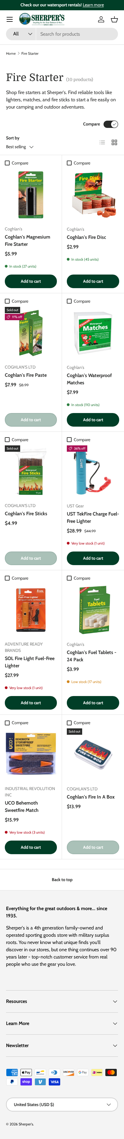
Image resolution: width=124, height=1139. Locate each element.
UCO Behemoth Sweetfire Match (22, 806)
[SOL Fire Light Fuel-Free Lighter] (31, 610)
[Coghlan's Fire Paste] (31, 333)
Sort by (13, 138)
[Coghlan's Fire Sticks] (31, 471)
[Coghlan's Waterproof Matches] (93, 333)
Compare (91, 124)
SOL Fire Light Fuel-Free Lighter (29, 662)
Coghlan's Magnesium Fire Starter (27, 240)
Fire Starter (30, 53)
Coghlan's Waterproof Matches (89, 379)
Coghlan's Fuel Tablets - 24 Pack (91, 655)
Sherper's (26, 1124)
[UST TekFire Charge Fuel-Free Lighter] (93, 471)
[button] (114, 19)
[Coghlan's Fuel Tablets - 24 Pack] (93, 610)
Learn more (93, 5)
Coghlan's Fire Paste (26, 375)
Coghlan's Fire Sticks (26, 513)
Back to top (62, 879)
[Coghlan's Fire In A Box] (93, 754)
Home (11, 53)
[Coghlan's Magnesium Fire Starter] (31, 195)
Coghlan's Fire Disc (86, 237)
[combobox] (62, 34)
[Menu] (9, 19)
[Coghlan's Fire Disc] (93, 195)
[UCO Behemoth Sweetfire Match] (31, 754)
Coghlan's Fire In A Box (91, 797)
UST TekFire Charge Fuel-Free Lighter (93, 517)
